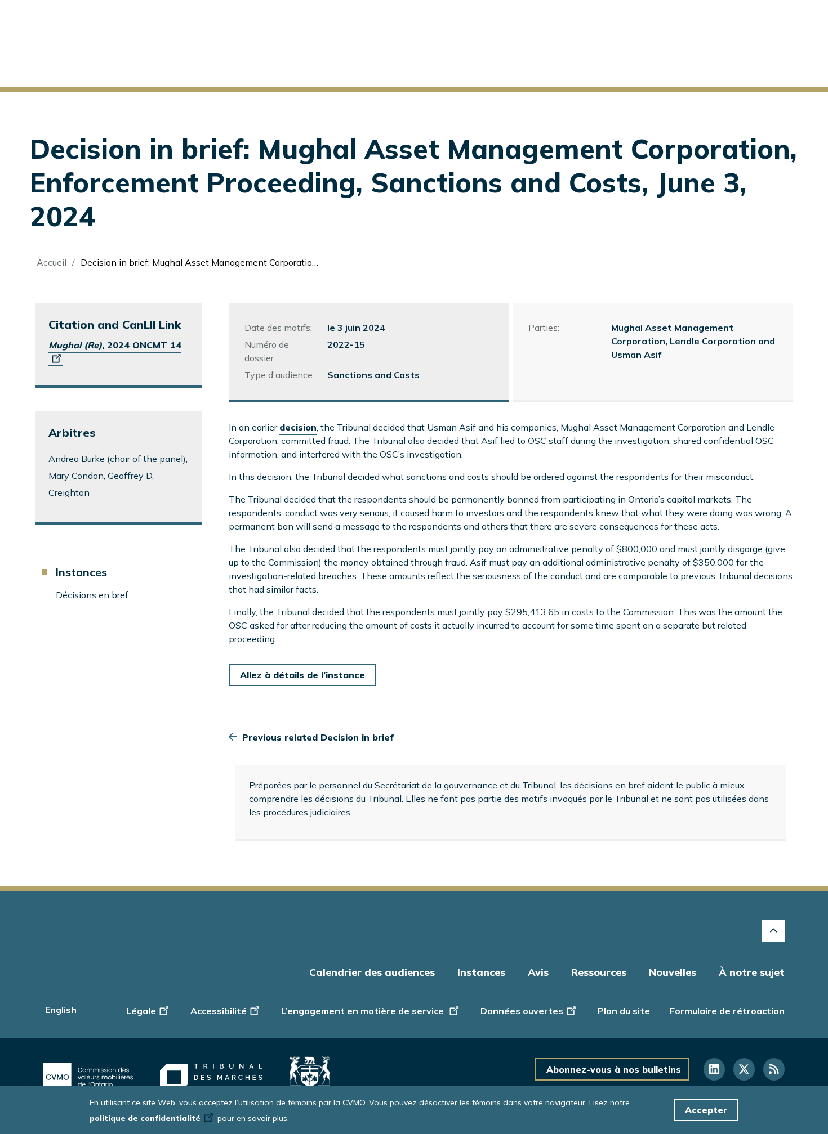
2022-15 (346, 344)
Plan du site (624, 1010)
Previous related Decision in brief (318, 737)
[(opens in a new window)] (88, 1077)
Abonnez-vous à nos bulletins (613, 1069)
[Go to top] (773, 931)
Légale (141, 1010)
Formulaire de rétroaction (727, 1010)
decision (298, 427)
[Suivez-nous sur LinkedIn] (714, 1069)
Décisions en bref (92, 594)
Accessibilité (218, 1010)
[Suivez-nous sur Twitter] (744, 1069)
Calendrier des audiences (372, 972)
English (61, 1009)
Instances (81, 572)
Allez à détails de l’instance (302, 674)
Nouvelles (672, 972)
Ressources (598, 972)
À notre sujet (752, 972)
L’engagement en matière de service (363, 1010)
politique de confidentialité (145, 1118)
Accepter (706, 1109)
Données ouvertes (521, 1010)
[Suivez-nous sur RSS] (774, 1069)
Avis (538, 972)
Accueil (51, 262)
